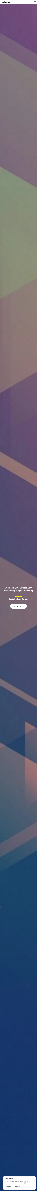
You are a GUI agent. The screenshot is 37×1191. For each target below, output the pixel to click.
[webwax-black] (5, 2)
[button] (35, 2)
